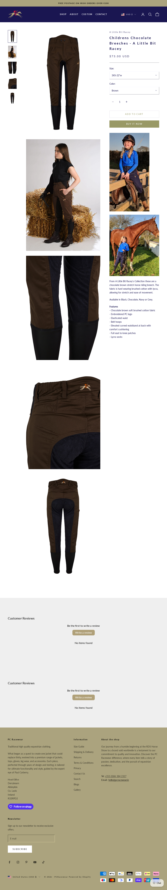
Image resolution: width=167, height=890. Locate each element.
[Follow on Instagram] (18, 862)
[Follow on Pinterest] (26, 862)
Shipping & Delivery (83, 752)
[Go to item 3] (12, 67)
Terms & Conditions (83, 762)
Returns (78, 757)
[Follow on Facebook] (9, 862)
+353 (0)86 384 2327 (115, 776)
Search (77, 779)
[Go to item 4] (12, 83)
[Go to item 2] (12, 52)
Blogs (76, 784)
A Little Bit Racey (119, 32)
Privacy (77, 768)
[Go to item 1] (12, 36)
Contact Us (79, 773)
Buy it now (134, 124)
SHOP (63, 14)
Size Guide (79, 746)
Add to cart (134, 114)
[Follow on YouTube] (35, 862)
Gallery (77, 789)
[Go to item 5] (12, 98)
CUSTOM (87, 14)
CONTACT (101, 14)
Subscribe (20, 849)
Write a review (83, 632)
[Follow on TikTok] (43, 862)
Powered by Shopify (80, 877)
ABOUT (74, 14)
